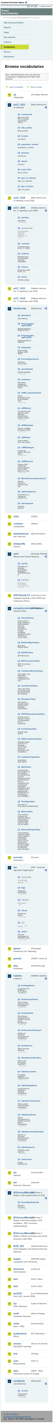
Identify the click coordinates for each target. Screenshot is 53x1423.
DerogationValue (26, 699)
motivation (26, 379)
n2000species (26, 461)
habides (17, 976)
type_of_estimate (26, 178)
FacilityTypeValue (26, 729)
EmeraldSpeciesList (26, 359)
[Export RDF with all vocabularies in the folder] (46, 107)
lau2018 (17, 1293)
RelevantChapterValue (26, 830)
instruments (26, 1159)
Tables (6, 32)
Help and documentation (13, 23)
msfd (16, 1313)
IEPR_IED (18, 1246)
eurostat (17, 857)
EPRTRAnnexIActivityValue (26, 714)
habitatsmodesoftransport (26, 1132)
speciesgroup (26, 503)
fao (15, 867)
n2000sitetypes (26, 447)
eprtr (16, 554)
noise (16, 1323)
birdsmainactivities (26, 999)
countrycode (26, 114)
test (15, 1353)
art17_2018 (19, 298)
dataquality (26, 347)
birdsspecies (26, 1046)
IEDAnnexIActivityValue (26, 739)
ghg (15, 966)
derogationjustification (26, 1058)
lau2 (15, 1286)
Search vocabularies (16, 87)
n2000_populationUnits (26, 393)
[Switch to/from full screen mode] (36, 6)
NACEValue (26, 767)
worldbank (19, 1381)
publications (20, 1333)
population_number (26, 144)
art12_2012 (19, 104)
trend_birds (26, 169)
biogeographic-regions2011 (26, 336)
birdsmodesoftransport (26, 1030)
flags (23, 888)
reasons (24, 267)
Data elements (10, 37)
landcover (18, 1269)
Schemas (7, 42)
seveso (17, 1343)
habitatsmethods (26, 1115)
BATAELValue (26, 653)
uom (15, 1361)
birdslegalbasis (26, 985)
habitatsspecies (26, 1147)
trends (24, 277)
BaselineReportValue (26, 642)
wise (15, 1371)
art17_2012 (19, 288)
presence (25, 153)
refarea (24, 910)
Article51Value (26, 618)
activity (24, 563)
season (24, 161)
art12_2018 (19, 198)
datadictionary (21, 534)
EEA (15, 2)
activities (25, 218)
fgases (17, 948)
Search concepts (36, 87)
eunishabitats (26, 369)
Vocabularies (9, 47)
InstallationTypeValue (26, 757)
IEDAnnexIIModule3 (22, 1217)
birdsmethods (26, 1013)
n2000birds (26, 408)
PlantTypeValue (26, 801)
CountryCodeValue (26, 686)
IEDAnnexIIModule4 (22, 1233)
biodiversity (19, 308)
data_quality (26, 128)
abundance (26, 315)
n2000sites (25, 437)
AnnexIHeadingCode (26, 1202)
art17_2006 (19, 208)
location (24, 136)
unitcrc (24, 931)
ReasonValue (26, 811)
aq (14, 94)
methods (25, 254)
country (24, 1391)
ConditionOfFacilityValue (26, 671)
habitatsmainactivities (26, 1101)
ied (15, 1182)
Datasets (7, 27)
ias (15, 1172)
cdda (16, 516)
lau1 (15, 1279)
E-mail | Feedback (11, 1414)
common (18, 523)
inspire (17, 1259)
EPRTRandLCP (21, 595)
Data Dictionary (24, 18)
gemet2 (17, 958)
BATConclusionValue (26, 661)
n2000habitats (26, 425)
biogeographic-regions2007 (26, 325)
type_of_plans (26, 186)
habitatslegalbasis (26, 1085)
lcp (15, 1303)
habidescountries (26, 1072)
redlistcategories (26, 492)
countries (25, 244)
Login (31, 6)
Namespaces (9, 57)
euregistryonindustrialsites (22, 608)
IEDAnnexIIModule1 (22, 1192)
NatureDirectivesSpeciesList (26, 478)
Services (7, 52)
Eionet (14, 18)
